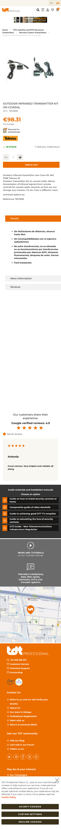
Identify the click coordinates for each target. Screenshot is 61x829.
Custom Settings (30, 814)
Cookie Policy (8, 797)
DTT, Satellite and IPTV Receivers (28, 30)
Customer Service (19, 664)
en (57, 3)
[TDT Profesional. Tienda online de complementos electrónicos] (11, 10)
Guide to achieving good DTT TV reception (33, 513)
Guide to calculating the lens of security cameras (31, 520)
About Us (15, 708)
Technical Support (20, 668)
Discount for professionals (14, 130)
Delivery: (41, 147)
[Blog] (36, 757)
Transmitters (8, 32)
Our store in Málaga (20, 712)
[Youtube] (9, 757)
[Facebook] (23, 757)
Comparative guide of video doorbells (30, 507)
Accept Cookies (30, 806)
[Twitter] (29, 757)
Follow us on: (17, 749)
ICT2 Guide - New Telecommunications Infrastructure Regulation (31, 528)
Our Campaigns (18, 775)
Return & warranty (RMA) (23, 724)
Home (5, 30)
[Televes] (10, 140)
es (51, 3)
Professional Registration (23, 716)
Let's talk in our (22, 744)
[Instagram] (16, 757)
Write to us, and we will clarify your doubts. (29, 701)
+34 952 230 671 (18, 660)
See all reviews (14, 434)
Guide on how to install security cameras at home (33, 500)
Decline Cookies (30, 822)
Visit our (17, 740)
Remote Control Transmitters (32, 32)
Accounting (16, 672)
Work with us (17, 720)
